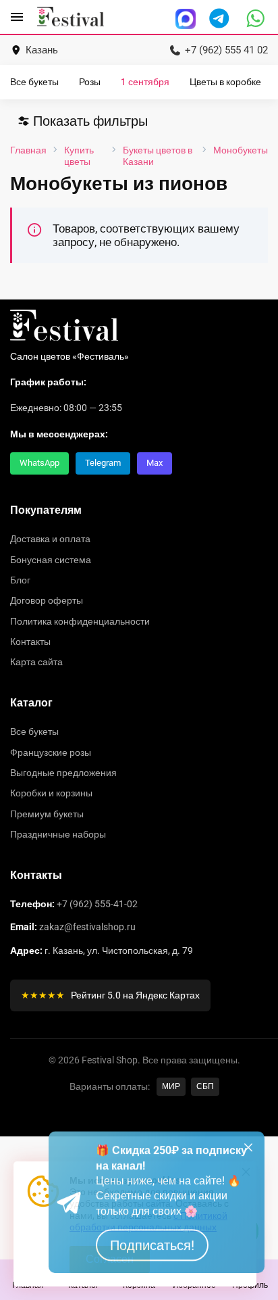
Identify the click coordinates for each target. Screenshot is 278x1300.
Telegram (103, 463)
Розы (90, 82)
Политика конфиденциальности (80, 621)
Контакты (30, 641)
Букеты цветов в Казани (157, 155)
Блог (20, 580)
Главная (28, 150)
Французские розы (50, 752)
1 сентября (145, 82)
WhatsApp (39, 463)
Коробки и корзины (51, 793)
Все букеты (34, 82)
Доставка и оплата (50, 538)
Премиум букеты (47, 814)
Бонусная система (50, 559)
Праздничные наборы (58, 834)
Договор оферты (46, 600)
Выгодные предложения (63, 772)
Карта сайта (36, 661)
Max (154, 463)
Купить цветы (79, 155)
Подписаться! (152, 1255)
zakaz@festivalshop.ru (87, 926)
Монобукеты (240, 150)
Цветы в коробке (225, 82)
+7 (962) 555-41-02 (97, 903)
